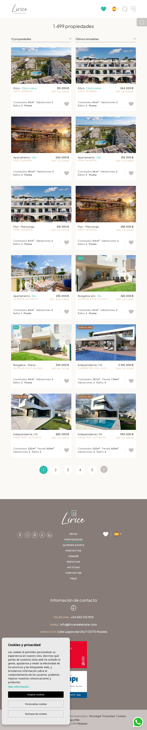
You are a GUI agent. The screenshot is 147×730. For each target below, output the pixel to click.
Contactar (73, 573)
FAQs (73, 578)
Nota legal (95, 716)
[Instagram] (35, 534)
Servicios (73, 561)
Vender (73, 556)
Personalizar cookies (36, 704)
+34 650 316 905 (82, 617)
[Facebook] (20, 534)
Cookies (121, 716)
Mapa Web (73, 719)
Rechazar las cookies (36, 713)
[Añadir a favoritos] (64, 104)
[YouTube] (28, 534)
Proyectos (73, 550)
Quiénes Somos (73, 545)
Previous (14, 65)
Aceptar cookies (35, 694)
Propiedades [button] (73, 539)
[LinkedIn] (49, 534)
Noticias (73, 567)
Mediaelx (82, 723)
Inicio (73, 534)
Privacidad (108, 716)
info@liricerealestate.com (78, 624)
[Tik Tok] (42, 534)
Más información (18, 686)
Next (67, 65)
